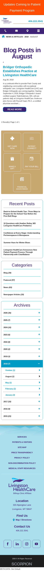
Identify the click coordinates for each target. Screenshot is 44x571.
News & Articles (14, 37)
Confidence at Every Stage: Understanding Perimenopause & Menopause (22, 234)
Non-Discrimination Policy (22, 463)
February (10, 389)
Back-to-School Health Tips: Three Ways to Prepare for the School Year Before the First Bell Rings (22, 213)
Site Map (22, 447)
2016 (7, 409)
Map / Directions (23, 520)
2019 (7, 356)
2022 (7, 342)
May (8, 383)
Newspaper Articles (14, 294)
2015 (7, 416)
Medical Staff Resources (22, 468)
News (8, 287)
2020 (7, 349)
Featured (9, 280)
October (10, 370)
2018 (26, 37)
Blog (7, 273)
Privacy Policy (22, 458)
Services (22, 437)
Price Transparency (22, 453)
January (10, 395)
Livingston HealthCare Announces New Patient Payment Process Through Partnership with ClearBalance (20, 252)
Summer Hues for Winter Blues (17, 242)
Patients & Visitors (22, 442)
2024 (7, 327)
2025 (7, 320)
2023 (7, 335)
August (9, 376)
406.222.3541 (35, 21)
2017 (7, 402)
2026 (7, 313)
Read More (14, 109)
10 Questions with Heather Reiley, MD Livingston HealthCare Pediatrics (20, 224)
